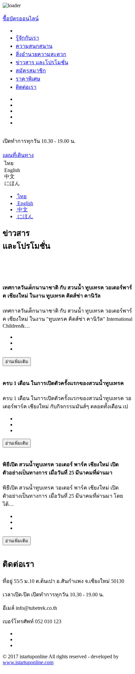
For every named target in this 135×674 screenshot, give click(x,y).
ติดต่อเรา (26, 87)
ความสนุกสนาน (34, 46)
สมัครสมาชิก (31, 70)
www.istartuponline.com (28, 662)
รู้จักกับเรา (27, 38)
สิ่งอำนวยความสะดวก (41, 54)
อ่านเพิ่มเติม (16, 361)
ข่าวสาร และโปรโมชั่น (42, 62)
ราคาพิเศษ (28, 79)
